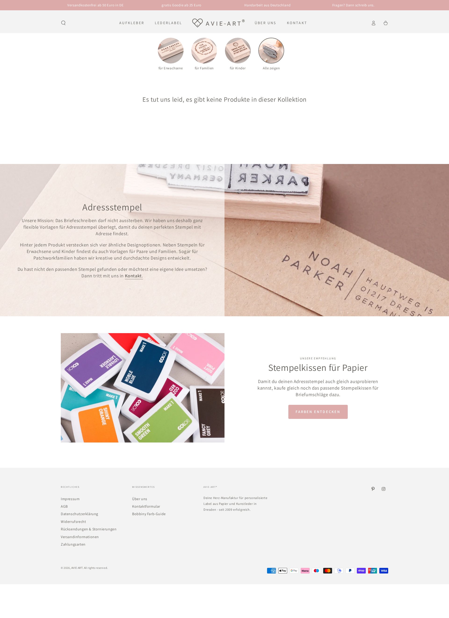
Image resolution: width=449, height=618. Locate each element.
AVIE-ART (77, 568)
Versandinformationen (80, 536)
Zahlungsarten (73, 544)
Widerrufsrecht (73, 521)
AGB (64, 506)
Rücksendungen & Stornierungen (88, 529)
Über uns (139, 498)
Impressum (70, 498)
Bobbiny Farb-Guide (149, 513)
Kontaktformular (146, 506)
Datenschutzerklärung (79, 513)
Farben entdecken (318, 411)
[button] (63, 23)
